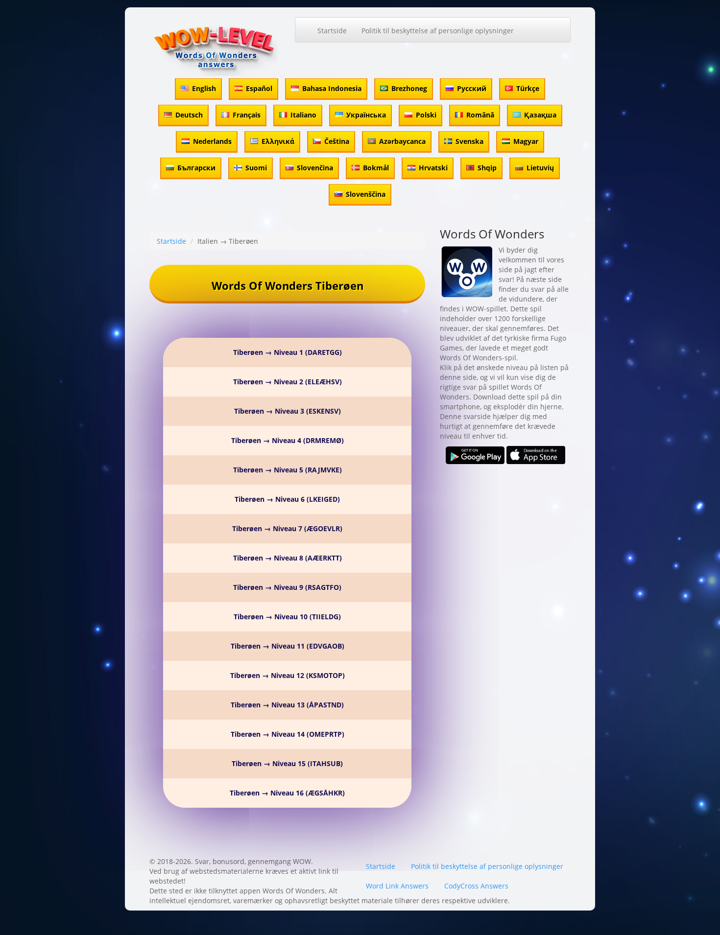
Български (196, 167)
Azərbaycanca (402, 141)
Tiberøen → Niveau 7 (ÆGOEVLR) (287, 528)
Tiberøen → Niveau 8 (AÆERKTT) (287, 557)
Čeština (336, 141)
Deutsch (189, 114)
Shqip (487, 167)
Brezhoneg (409, 88)
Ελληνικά (278, 141)
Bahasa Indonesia (331, 88)
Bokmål (376, 167)
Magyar (525, 141)
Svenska (469, 141)
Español (259, 88)
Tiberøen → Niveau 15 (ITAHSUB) (287, 763)
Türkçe (527, 88)
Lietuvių (540, 167)
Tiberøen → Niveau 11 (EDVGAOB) (287, 646)
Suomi (256, 167)
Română (480, 114)
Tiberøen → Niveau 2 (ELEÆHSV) (287, 381)
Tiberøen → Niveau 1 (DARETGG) (287, 352)
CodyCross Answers (476, 885)
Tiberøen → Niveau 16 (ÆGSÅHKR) (287, 792)
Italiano (303, 114)
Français (247, 114)
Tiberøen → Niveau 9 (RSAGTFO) (287, 587)
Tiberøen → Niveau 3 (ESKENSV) (287, 411)
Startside (332, 30)
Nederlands (212, 141)
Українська (366, 114)
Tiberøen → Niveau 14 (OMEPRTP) (287, 734)
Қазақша (540, 114)
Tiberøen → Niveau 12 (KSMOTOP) (287, 675)
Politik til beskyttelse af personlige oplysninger (437, 30)
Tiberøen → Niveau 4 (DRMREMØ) (287, 440)
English (204, 88)
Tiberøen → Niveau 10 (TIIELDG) (287, 616)
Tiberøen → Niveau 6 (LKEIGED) (287, 499)
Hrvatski (433, 167)
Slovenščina (365, 194)
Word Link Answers (397, 885)
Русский (471, 88)
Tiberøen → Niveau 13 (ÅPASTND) (287, 704)
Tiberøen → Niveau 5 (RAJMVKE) (287, 469)
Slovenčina (315, 167)
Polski (426, 114)
